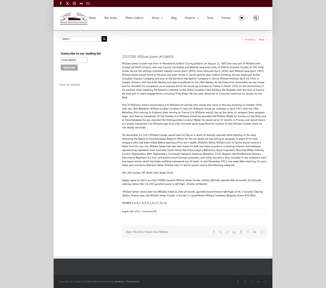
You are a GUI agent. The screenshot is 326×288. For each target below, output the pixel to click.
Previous (250, 39)
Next (261, 39)
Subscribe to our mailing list (81, 53)
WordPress (119, 281)
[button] (256, 17)
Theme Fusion (132, 281)
